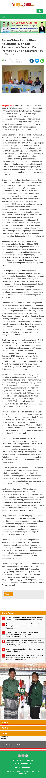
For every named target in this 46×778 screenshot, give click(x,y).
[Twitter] (26, 755)
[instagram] (23, 755)
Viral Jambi (25, 771)
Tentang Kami (18, 760)
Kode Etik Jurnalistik (23, 767)
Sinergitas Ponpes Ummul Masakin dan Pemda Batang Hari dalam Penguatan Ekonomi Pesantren (24, 626)
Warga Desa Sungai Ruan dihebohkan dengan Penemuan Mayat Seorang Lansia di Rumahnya (25, 618)
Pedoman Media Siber (22, 763)
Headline (3, 739)
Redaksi (30, 760)
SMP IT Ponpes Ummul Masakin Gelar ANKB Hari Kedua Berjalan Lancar (25, 650)
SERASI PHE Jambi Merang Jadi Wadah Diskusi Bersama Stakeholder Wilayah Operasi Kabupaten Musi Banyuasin (24, 657)
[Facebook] (19, 755)
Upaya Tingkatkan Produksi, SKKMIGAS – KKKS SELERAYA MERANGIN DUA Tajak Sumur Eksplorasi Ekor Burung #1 (24, 634)
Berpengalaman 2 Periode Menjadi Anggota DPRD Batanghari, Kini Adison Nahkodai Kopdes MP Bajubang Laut (25, 643)
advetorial (4, 737)
